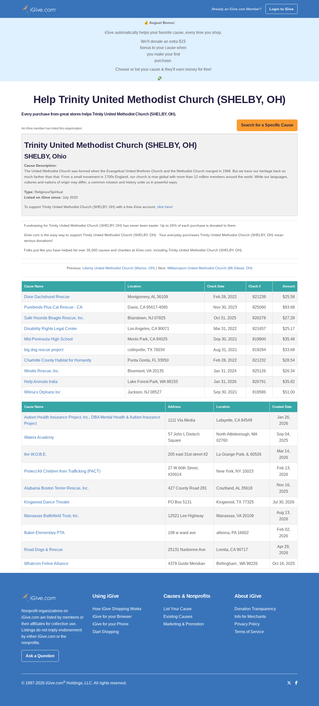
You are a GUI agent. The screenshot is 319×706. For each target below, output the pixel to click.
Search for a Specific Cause (267, 125)
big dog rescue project (43, 350)
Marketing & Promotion (183, 624)
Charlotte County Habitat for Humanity (57, 360)
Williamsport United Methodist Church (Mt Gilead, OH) (209, 268)
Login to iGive (281, 9)
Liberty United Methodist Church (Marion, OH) (118, 268)
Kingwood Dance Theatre (47, 502)
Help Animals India (41, 382)
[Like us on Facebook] (296, 683)
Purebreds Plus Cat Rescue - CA (53, 307)
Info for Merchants (250, 616)
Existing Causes (177, 616)
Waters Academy (39, 437)
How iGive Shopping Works (116, 609)
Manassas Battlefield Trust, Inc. (51, 516)
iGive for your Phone (110, 624)
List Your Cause (177, 609)
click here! (165, 207)
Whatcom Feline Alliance (46, 563)
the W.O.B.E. (35, 454)
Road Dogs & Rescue (43, 549)
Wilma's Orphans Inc (42, 392)
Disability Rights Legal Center (50, 328)
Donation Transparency (255, 609)
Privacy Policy (247, 624)
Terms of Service (249, 632)
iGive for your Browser (112, 616)
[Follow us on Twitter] (289, 683)
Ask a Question (40, 656)
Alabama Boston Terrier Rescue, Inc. (56, 488)
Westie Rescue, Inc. (41, 371)
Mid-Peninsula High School (48, 339)
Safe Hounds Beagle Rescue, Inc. (54, 318)
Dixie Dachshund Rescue (47, 297)
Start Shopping (105, 632)
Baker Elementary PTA (44, 533)
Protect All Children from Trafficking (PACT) (62, 471)
